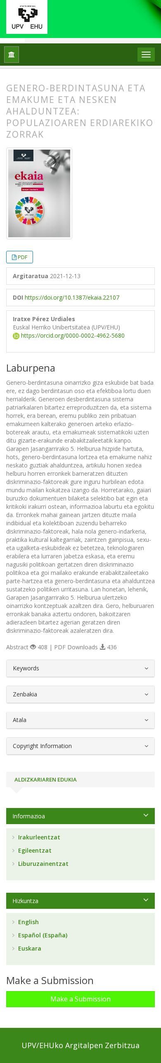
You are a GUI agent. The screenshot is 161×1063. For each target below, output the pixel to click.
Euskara (29, 948)
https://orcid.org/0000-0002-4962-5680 (72, 335)
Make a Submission (80, 998)
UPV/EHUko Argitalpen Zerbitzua (80, 1045)
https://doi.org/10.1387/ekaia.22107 (72, 297)
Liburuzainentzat (43, 864)
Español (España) (42, 935)
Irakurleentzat (38, 837)
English (28, 922)
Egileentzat (34, 850)
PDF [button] (22, 257)
